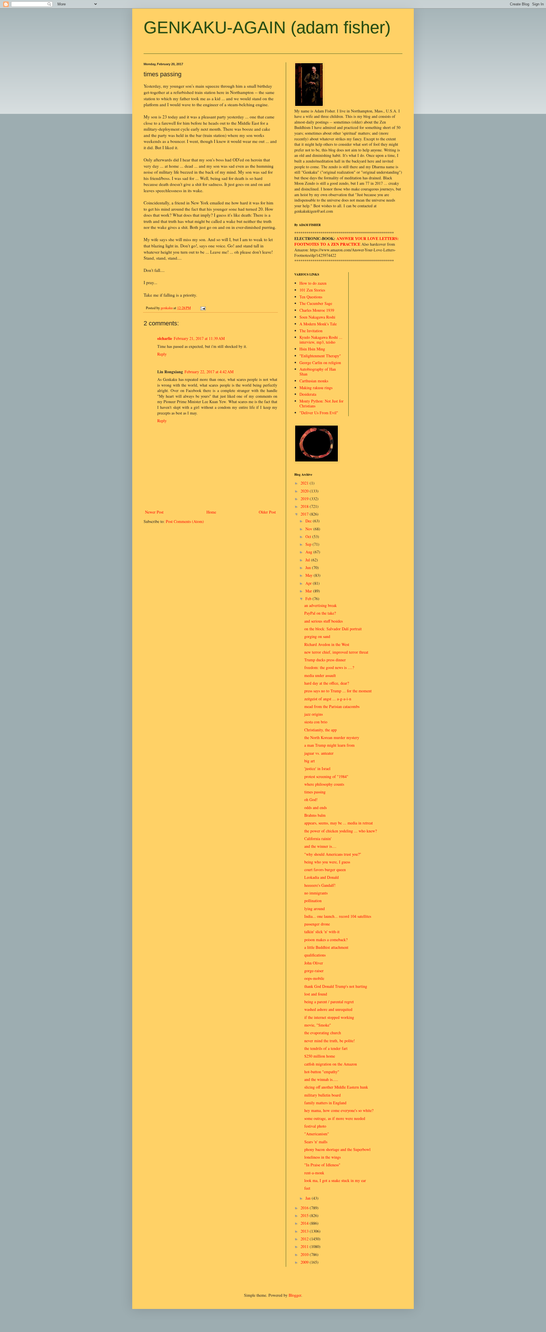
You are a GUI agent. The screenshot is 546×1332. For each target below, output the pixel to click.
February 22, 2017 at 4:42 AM (209, 371)
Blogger (295, 1295)
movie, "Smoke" (317, 1025)
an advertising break (320, 605)
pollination (313, 900)
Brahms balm (315, 815)
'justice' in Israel (317, 768)
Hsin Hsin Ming (312, 349)
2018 (305, 506)
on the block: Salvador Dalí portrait (333, 628)
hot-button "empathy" (321, 1071)
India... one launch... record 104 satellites (337, 916)
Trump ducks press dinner (325, 659)
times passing (315, 792)
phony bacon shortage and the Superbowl (337, 1149)
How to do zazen (312, 283)
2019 (305, 498)
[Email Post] (202, 307)
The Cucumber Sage (315, 303)
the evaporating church (322, 1032)
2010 (305, 1254)
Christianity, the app (320, 729)
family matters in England (325, 1102)
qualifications (315, 955)
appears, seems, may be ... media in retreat (338, 823)
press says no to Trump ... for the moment (338, 690)
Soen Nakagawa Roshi (317, 317)
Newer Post (154, 512)
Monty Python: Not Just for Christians (321, 403)
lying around (314, 908)
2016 (305, 1207)
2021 (305, 483)
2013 (305, 1231)
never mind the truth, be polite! (329, 1040)
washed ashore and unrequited (328, 1009)
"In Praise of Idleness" (322, 1164)
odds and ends (315, 807)
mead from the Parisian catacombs (331, 706)
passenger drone (317, 924)
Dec (309, 521)
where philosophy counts (324, 784)
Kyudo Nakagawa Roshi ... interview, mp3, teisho (320, 339)
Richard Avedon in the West (326, 644)
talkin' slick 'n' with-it (322, 931)
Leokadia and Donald (321, 877)
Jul (308, 560)
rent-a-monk (314, 1172)
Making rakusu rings (315, 387)
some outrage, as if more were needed (334, 1118)
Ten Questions (310, 296)
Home (211, 512)
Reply (162, 354)
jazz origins (313, 714)
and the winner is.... (320, 846)
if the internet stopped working (329, 1017)
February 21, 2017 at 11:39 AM (199, 338)
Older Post (267, 512)
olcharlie (164, 338)
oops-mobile (314, 978)
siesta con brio (315, 722)
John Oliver (313, 963)
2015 (305, 1215)
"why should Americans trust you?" (332, 854)
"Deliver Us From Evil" (318, 412)
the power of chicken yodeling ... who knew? (340, 831)
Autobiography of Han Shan (317, 371)
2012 (305, 1238)
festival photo (315, 1126)
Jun (308, 567)
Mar (309, 591)
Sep (309, 544)
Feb (309, 598)
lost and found (315, 994)
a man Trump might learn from (329, 745)
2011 (305, 1246)
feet (307, 1188)
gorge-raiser (314, 970)
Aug (309, 552)
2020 (305, 491)
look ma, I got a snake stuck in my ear (335, 1180)
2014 (305, 1223)
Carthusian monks (313, 380)
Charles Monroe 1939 (316, 310)
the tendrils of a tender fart (326, 1048)
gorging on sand (317, 636)
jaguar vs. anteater (319, 753)
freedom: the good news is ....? (329, 667)
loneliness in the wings (322, 1157)
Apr (309, 583)
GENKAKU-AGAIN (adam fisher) (267, 27)
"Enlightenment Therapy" (320, 355)
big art (309, 761)
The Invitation (310, 330)
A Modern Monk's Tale (318, 324)
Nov (309, 528)
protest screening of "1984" (326, 776)
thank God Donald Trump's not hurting (335, 986)
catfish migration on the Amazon (330, 1064)
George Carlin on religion (320, 362)
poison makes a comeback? (326, 939)
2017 (305, 514)
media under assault (320, 675)
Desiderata (307, 394)
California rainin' (318, 838)
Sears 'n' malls (315, 1141)
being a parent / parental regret (329, 1001)
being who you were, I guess (327, 862)
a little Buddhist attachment (326, 947)
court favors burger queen (325, 869)
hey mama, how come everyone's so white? (338, 1110)
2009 (305, 1262)
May (309, 575)
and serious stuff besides (323, 621)
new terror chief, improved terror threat (336, 652)
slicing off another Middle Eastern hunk (336, 1087)
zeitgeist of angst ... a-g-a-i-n (327, 698)
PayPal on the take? (320, 613)
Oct (308, 536)
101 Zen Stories (312, 290)
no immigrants (316, 893)
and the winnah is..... (321, 1079)
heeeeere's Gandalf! (320, 885)
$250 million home (319, 1056)
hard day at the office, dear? (326, 683)
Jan (308, 1198)
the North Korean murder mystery (331, 737)
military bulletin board (322, 1095)
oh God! (311, 799)
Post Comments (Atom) (185, 521)
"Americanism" (316, 1133)
